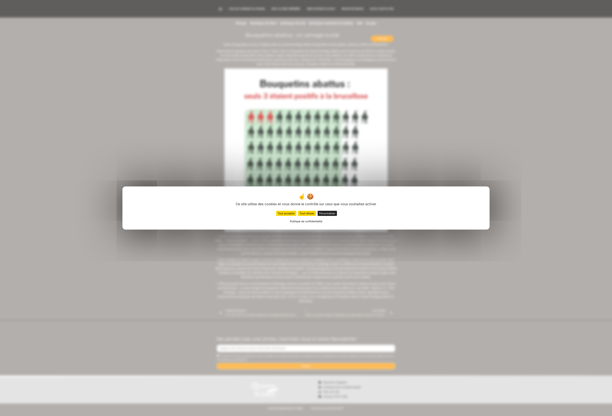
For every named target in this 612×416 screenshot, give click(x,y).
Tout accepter (286, 213)
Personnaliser (327, 213)
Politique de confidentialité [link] (306, 221)
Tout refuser (307, 213)
